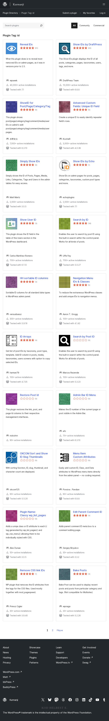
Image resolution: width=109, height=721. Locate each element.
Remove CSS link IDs (32, 570)
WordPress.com (12, 672)
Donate (87, 657)
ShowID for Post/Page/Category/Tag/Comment (35, 104)
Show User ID (28, 219)
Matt (7, 677)
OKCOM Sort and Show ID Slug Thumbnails (34, 455)
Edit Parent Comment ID (87, 511)
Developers (62, 657)
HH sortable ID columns (34, 278)
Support (60, 652)
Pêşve (60, 630)
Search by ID (80, 219)
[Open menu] (104, 4)
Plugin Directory (10, 13)
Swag (86, 662)
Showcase (34, 647)
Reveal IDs (26, 44)
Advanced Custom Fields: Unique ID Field (86, 104)
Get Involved (89, 647)
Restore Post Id (29, 394)
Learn (59, 647)
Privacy (7, 662)
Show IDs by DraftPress (87, 44)
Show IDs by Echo (84, 161)
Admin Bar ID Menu (84, 394)
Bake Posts (80, 570)
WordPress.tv (64, 662)
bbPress (8, 682)
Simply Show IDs (30, 161)
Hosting (7, 657)
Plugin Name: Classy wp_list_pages (33, 513)
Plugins (33, 657)
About (6, 647)
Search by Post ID (84, 336)
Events (86, 652)
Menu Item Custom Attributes (84, 455)
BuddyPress (10, 687)
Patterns (33, 662)
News (6, 652)
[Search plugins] (41, 25)
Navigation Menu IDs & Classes (83, 280)
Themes (33, 652)
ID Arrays (25, 336)
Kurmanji (14, 699)
